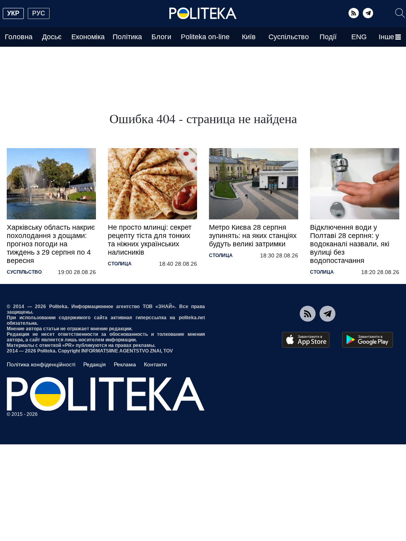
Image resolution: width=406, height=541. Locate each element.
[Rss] (354, 13)
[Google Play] (367, 339)
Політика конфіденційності (41, 364)
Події (328, 37)
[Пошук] (400, 13)
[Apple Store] (306, 339)
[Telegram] (368, 13)
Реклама (125, 364)
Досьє (51, 37)
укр (13, 13)
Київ (249, 37)
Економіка (88, 37)
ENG (359, 37)
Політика (127, 37)
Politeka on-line (205, 37)
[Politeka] (203, 13)
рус (38, 13)
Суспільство (288, 37)
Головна (19, 37)
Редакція (94, 364)
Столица (120, 264)
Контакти (155, 364)
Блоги (161, 37)
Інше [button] (386, 37)
